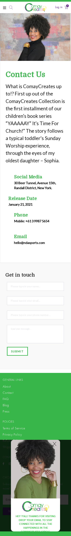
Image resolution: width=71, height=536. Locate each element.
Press (6, 411)
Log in (58, 7)
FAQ (6, 399)
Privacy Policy (12, 434)
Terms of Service (14, 428)
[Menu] (4, 7)
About (7, 386)
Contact (8, 392)
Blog (6, 405)
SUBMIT (17, 351)
